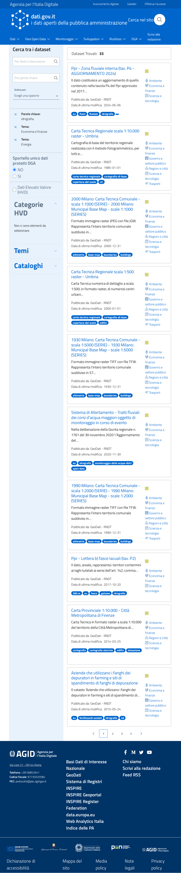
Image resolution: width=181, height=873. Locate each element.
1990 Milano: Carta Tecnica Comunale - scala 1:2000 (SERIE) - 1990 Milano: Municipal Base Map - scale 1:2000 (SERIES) (105, 493)
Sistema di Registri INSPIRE (84, 785)
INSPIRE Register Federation (82, 805)
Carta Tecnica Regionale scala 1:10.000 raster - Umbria (105, 133)
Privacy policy (158, 864)
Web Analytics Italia (85, 821)
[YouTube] (149, 752)
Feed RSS (132, 775)
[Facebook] (125, 752)
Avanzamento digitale (106, 4)
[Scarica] (146, 71)
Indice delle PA (80, 828)
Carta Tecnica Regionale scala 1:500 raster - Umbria (102, 274)
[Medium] (133, 752)
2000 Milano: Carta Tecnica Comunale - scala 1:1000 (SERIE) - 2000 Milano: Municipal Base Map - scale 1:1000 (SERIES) (105, 206)
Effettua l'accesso (155, 4)
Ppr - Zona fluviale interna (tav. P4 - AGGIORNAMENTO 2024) (102, 71)
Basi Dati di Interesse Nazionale (86, 765)
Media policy (101, 864)
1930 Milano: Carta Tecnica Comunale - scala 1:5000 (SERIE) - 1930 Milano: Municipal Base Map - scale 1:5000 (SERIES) (105, 347)
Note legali (130, 864)
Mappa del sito (72, 864)
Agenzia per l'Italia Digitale (34, 4)
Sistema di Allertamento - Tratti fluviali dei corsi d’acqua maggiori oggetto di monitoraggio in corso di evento (105, 417)
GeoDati (73, 775)
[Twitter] (141, 752)
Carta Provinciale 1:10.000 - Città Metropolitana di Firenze (100, 613)
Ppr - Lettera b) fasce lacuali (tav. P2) (103, 558)
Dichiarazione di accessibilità (21, 864)
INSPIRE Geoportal (83, 795)
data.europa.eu (80, 815)
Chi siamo (132, 761)
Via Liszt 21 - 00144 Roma (25, 765)
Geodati (131, 4)
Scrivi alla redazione (141, 768)
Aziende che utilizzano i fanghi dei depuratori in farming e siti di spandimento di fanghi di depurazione (104, 678)
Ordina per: (20, 90)
